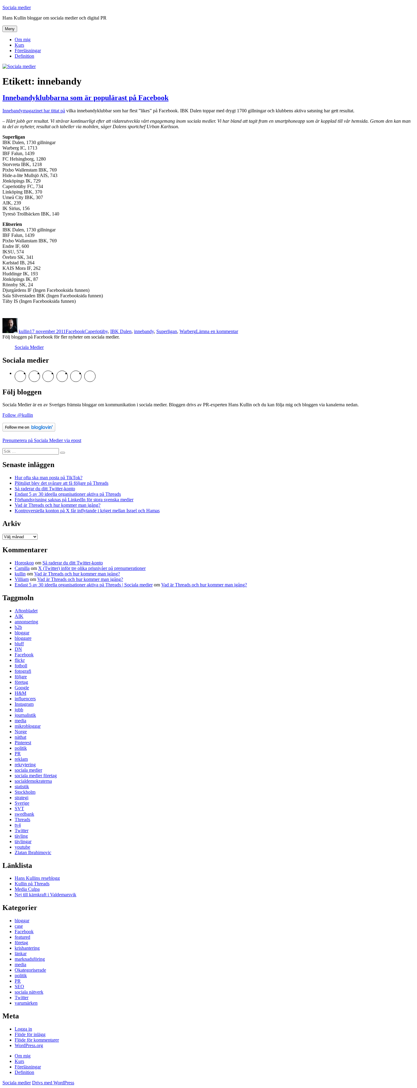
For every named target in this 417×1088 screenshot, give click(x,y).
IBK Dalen (121, 331)
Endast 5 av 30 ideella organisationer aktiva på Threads (68, 494)
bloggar (22, 632)
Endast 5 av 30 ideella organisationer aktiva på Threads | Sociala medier (84, 584)
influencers (25, 698)
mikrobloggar (28, 726)
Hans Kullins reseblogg (37, 878)
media (20, 720)
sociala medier (28, 770)
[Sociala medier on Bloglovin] (28, 430)
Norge (21, 731)
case (19, 926)
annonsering (26, 621)
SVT (19, 808)
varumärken (26, 1003)
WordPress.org (29, 1045)
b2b (18, 627)
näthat (20, 737)
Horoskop (24, 562)
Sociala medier (16, 7)
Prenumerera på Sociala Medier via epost (41, 440)
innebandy (144, 331)
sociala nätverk (29, 992)
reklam (21, 759)
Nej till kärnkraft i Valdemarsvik (45, 894)
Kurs (19, 45)
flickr (20, 660)
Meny (10, 29)
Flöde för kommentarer (37, 1040)
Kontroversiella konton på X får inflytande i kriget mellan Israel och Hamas (87, 510)
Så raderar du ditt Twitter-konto (45, 488)
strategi (21, 797)
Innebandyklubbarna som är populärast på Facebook (85, 98)
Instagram (24, 704)
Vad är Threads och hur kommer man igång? (57, 505)
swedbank (24, 814)
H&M (20, 693)
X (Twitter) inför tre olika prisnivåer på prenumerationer (92, 568)
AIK (19, 616)
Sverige (22, 803)
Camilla (22, 568)
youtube (22, 847)
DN (18, 649)
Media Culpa (27, 889)
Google (22, 687)
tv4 (18, 825)
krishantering (27, 948)
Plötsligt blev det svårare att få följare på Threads (61, 483)
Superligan (166, 331)
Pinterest (23, 742)
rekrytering (25, 764)
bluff (19, 643)
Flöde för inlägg (30, 1034)
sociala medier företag (36, 775)
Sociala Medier (29, 347)
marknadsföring (30, 959)
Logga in (23, 1029)
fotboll (21, 665)
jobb (19, 709)
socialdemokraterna (33, 781)
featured (22, 937)
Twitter (21, 830)
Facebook (75, 331)
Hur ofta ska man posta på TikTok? (48, 477)
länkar (21, 953)
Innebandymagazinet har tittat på (33, 110)
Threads (22, 819)
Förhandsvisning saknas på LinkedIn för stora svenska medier (74, 499)
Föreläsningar (28, 50)
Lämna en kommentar (217, 331)
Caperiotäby (96, 331)
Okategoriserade (30, 970)
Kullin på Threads (32, 883)
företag (21, 682)
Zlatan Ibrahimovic (33, 852)
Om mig (23, 39)
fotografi (23, 671)
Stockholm (25, 792)
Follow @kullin (17, 415)
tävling (21, 836)
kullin (24, 331)
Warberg (187, 331)
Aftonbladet (26, 610)
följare (21, 676)
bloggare (23, 638)
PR (18, 753)
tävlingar (23, 841)
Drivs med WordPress (53, 1082)
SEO (19, 986)
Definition (24, 56)
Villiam (22, 579)
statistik (22, 786)
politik (21, 748)
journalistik (25, 715)
